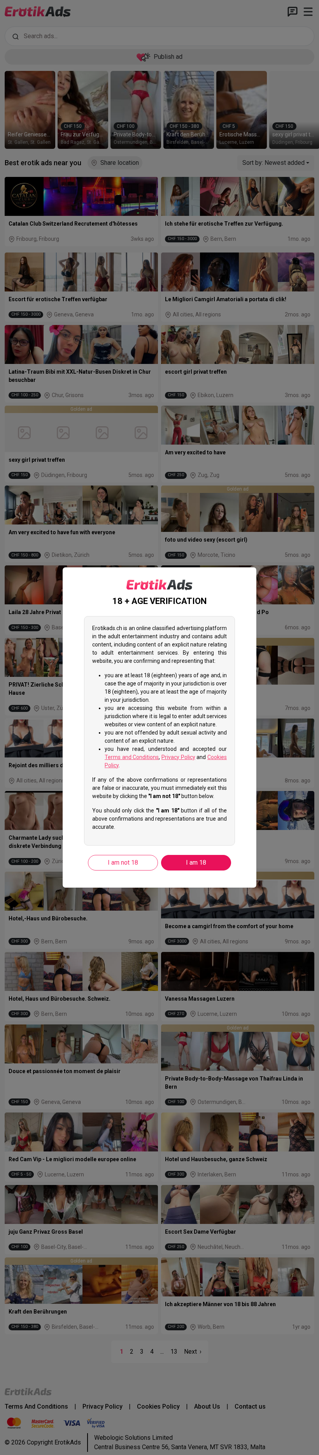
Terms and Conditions (132, 757)
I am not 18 (123, 862)
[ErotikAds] (159, 584)
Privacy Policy (178, 757)
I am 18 (196, 862)
